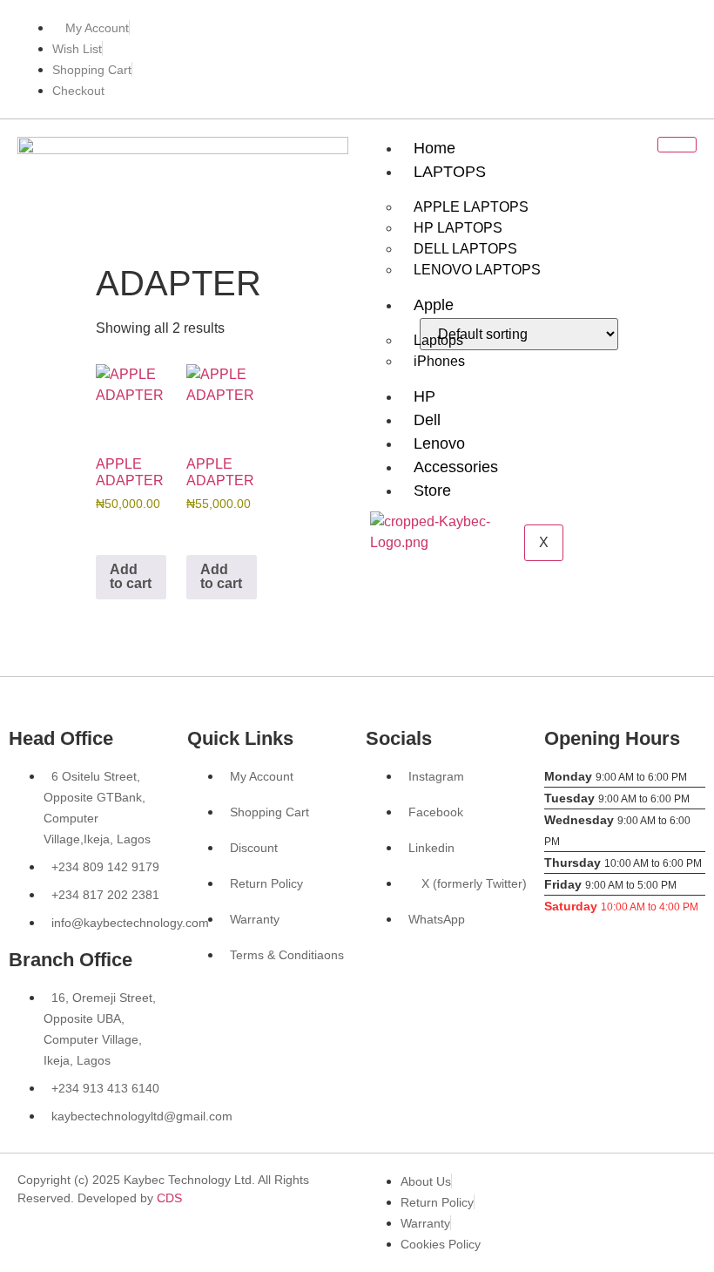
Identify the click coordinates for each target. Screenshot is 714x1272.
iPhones (439, 361)
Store (432, 490)
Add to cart (131, 576)
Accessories (456, 467)
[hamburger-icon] (677, 144)
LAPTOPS (450, 171)
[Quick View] (125, 530)
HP (424, 396)
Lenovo (439, 443)
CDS (169, 1198)
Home (434, 148)
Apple (434, 305)
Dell (427, 420)
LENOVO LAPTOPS (477, 269)
